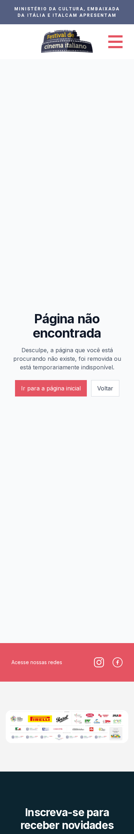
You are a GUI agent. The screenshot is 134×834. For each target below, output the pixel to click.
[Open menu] (115, 41)
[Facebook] (118, 662)
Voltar (105, 388)
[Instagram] (99, 662)
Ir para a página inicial (51, 388)
